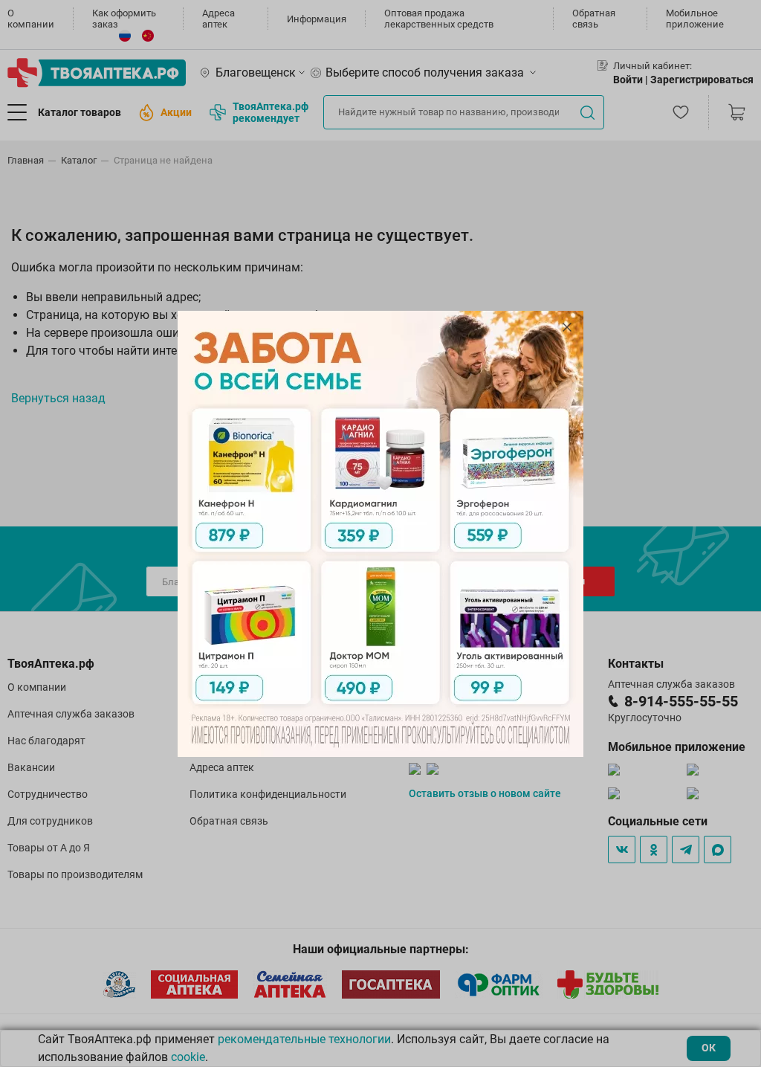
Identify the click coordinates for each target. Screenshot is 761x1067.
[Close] (567, 327)
